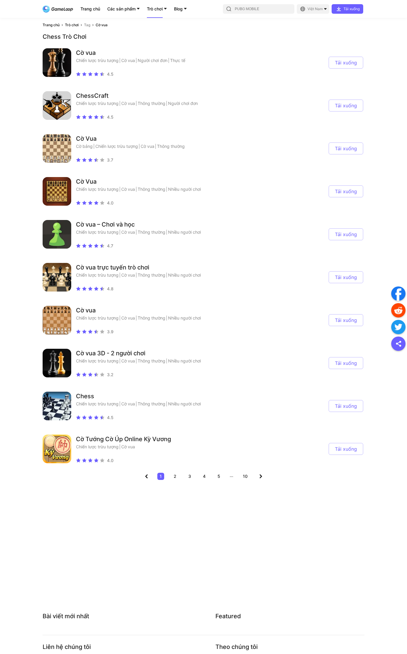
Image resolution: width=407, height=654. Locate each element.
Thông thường (151, 103)
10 (245, 476)
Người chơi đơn (152, 60)
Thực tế (177, 60)
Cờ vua (102, 25)
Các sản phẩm (121, 8)
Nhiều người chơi (184, 189)
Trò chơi (155, 8)
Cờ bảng (84, 146)
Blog (178, 8)
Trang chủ (90, 8)
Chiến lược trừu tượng (97, 60)
